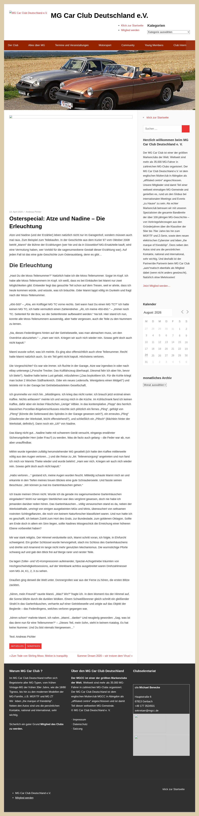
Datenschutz (80, 724)
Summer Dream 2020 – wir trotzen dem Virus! (103, 655)
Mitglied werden (130, 30)
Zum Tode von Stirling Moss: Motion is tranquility (39, 655)
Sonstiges (33, 646)
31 (172, 329)
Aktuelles (17, 646)
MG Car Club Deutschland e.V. (99, 15)
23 (186, 349)
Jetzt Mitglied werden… (156, 285)
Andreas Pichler (33, 212)
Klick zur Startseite (132, 25)
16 (186, 342)
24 (146, 355)
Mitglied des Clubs (51, 724)
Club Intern (180, 45)
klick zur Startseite (158, 117)
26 (159, 355)
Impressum (79, 719)
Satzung (77, 728)
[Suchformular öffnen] (190, 45)
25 (153, 355)
